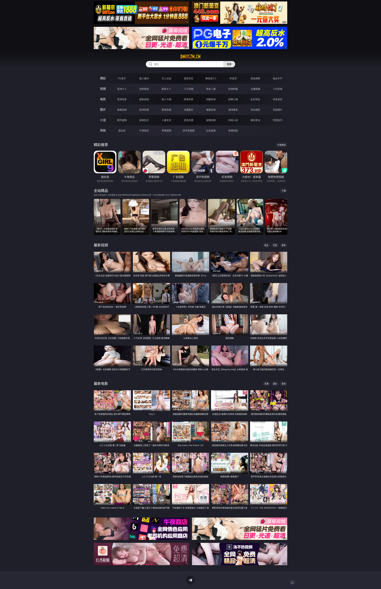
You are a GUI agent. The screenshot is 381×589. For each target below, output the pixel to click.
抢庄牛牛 (277, 78)
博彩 (103, 78)
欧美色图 (166, 109)
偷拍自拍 (144, 99)
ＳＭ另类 (277, 89)
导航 (103, 130)
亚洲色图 (144, 109)
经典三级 (233, 99)
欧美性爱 (188, 99)
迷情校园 (211, 120)
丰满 (266, 383)
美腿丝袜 (211, 109)
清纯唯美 (233, 109)
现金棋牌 (255, 78)
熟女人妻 (211, 89)
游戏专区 (188, 78)
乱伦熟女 (255, 99)
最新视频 (101, 245)
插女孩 (121, 130)
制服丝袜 (211, 99)
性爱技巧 (277, 120)
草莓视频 (166, 130)
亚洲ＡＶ (122, 89)
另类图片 (277, 109)
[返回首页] (292, 582)
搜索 (229, 64)
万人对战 (166, 78)
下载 (284, 190)
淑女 (275, 383)
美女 (266, 245)
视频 (103, 89)
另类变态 (277, 99)
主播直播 (255, 89)
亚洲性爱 (122, 99)
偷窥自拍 (122, 109)
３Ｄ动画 (188, 89)
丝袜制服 (233, 89)
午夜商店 (144, 130)
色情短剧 (233, 130)
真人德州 (144, 78)
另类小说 (233, 120)
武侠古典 (188, 120)
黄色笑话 (255, 120)
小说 (103, 120)
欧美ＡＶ (166, 89)
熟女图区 (255, 109)
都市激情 (122, 120)
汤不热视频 (189, 130)
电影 (103, 99)
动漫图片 (188, 109)
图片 (103, 110)
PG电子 (122, 78)
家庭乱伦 (144, 120)
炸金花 (233, 78)
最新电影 (101, 383)
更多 (284, 245)
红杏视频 (211, 130)
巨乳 (275, 245)
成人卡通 (166, 99)
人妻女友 (166, 120)
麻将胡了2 (210, 78)
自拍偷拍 (144, 89)
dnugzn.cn (190, 57)
